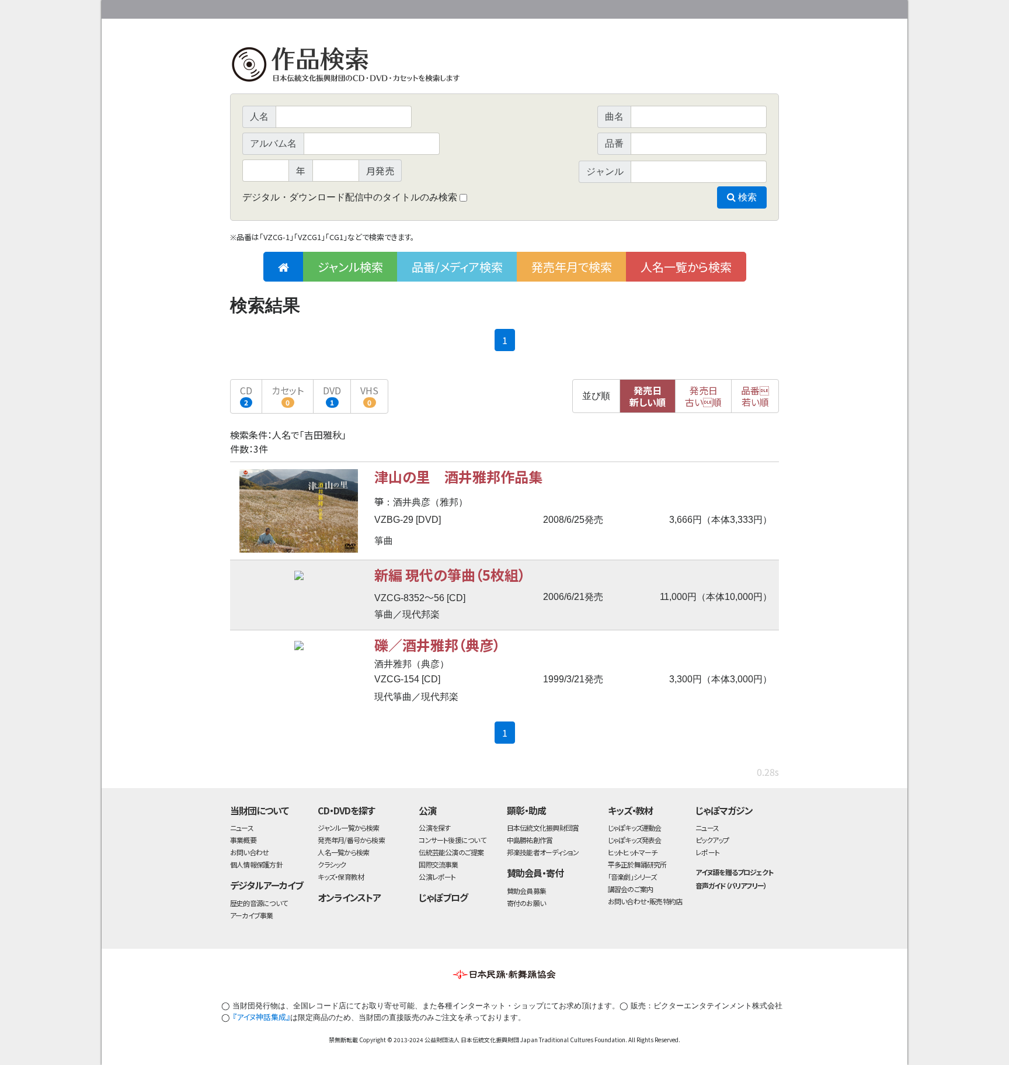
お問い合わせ (747, 7)
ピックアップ (712, 840)
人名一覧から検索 (686, 266)
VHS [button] (369, 395)
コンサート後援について (452, 840)
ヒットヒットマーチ (632, 852)
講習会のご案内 (630, 889)
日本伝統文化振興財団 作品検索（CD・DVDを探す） (504, 67)
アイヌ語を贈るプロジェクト (734, 872)
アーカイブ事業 (251, 915)
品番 (755, 396)
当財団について (259, 810)
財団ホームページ (641, 7)
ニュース (241, 827)
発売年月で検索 (571, 266)
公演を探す (434, 827)
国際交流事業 (438, 864)
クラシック (332, 864)
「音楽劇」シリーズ (632, 877)
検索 (746, 197)
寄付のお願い (526, 903)
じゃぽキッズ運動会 (635, 827)
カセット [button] (288, 395)
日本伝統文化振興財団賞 (543, 827)
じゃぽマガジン (724, 810)
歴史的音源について (258, 903)
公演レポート (437, 877)
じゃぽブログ (443, 897)
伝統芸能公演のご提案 (451, 852)
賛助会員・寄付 (535, 873)
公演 (427, 810)
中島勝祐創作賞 (530, 840)
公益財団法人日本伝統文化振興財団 (293, 8)
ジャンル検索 (350, 266)
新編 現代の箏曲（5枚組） (450, 574)
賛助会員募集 (526, 891)
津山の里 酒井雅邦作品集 (458, 476)
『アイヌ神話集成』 (261, 1016)
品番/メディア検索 (457, 266)
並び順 (596, 396)
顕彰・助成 (526, 810)
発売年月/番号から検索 (351, 840)
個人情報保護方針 (256, 864)
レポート (707, 852)
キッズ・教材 (630, 810)
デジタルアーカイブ (266, 885)
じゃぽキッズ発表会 (635, 840)
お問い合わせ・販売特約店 (645, 901)
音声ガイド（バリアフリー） (730, 885)
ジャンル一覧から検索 (348, 827)
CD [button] (246, 395)
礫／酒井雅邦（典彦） (437, 644)
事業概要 (688, 7)
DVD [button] (332, 395)
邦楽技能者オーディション (543, 852)
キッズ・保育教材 (341, 877)
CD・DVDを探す (346, 810)
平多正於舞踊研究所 (637, 864)
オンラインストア (349, 897)
